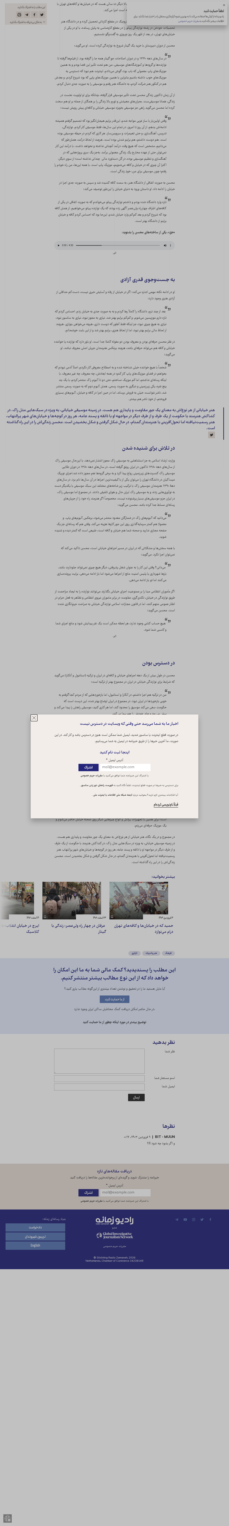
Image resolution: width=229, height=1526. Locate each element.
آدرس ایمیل (114, 760)
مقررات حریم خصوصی (91, 776)
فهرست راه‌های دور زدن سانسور (96, 785)
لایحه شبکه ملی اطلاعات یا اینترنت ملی (112, 795)
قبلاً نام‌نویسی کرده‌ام (166, 804)
